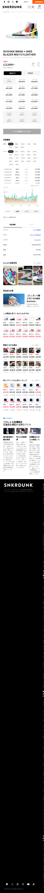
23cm (28, 151)
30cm (22, 161)
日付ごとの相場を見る (9, 217)
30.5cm (28, 161)
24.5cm (16, 154)
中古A (28, 144)
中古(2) (30, 73)
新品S (16, 144)
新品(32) (13, 73)
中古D (16, 147)
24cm (10, 154)
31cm (34, 161)
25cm (22, 154)
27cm (17, 158)
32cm (17, 164)
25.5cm (28, 154)
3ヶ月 (36, 211)
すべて (10, 144)
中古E (22, 147)
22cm (16, 151)
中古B (34, 144)
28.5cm (35, 158)
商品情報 (13, 224)
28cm (29, 158)
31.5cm (11, 164)
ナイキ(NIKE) (37, 230)
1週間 (17, 211)
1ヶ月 (26, 211)
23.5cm (35, 151)
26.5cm (11, 158)
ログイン (26, 2)
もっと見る (37, 263)
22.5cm (22, 151)
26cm (34, 154)
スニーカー (37, 240)
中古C (10, 147)
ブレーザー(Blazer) (35, 235)
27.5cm (23, 158)
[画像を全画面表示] (22, 27)
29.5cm (16, 161)
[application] (22, 197)
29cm (10, 161)
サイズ (31, 224)
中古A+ (23, 144)
